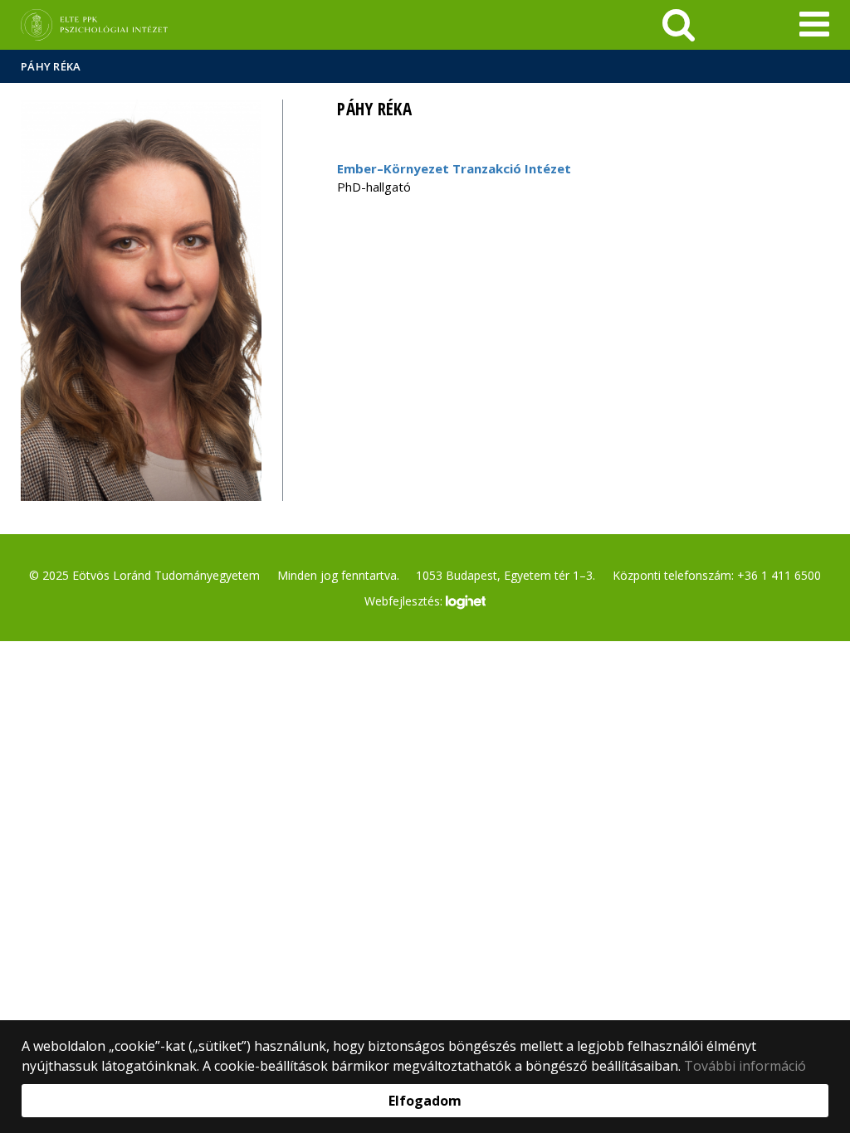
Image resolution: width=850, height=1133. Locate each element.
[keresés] (678, 25)
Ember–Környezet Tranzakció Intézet (454, 168)
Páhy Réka (51, 66)
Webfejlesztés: (405, 601)
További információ (745, 1066)
